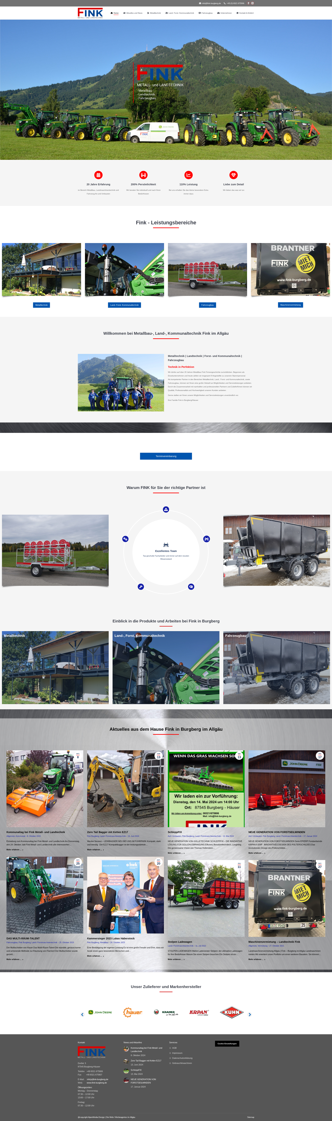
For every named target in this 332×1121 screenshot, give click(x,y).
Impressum (177, 1053)
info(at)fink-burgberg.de (97, 1079)
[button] (82, 1014)
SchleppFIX (175, 832)
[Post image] (126, 1049)
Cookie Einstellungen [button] (227, 1044)
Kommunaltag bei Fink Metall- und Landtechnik (35, 832)
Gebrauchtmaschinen (182, 1063)
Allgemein (10, 836)
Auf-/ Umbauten (174, 836)
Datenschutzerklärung (182, 1058)
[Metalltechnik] (55, 667)
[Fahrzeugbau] (276, 667)
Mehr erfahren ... (13, 849)
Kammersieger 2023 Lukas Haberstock (111, 938)
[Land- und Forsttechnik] (166, 667)
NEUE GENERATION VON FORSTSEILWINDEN (276, 832)
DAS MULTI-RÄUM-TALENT (23, 938)
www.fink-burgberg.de (97, 1083)
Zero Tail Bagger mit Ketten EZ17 (107, 832)
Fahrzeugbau (12, 942)
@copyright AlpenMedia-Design (91, 1117)
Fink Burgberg (93, 836)
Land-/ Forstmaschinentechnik (113, 836)
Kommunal (20, 836)
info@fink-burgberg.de (211, 3)
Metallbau (104, 942)
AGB (174, 1048)
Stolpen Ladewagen (180, 941)
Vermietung (262, 946)
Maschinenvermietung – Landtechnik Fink (274, 941)
